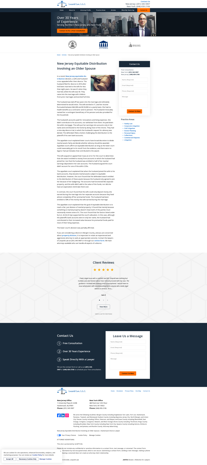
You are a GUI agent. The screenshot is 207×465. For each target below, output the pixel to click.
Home (61, 10)
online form (99, 241)
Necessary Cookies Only (27, 459)
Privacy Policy (129, 391)
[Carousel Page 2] (103, 300)
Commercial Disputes (132, 138)
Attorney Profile (85, 10)
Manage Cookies (95, 435)
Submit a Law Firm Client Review (103, 314)
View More (103, 307)
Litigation (128, 140)
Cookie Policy (82, 435)
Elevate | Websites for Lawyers (136, 460)
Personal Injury (129, 133)
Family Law (128, 124)
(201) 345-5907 (143, 4)
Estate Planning (130, 131)
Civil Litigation (129, 128)
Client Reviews (103, 262)
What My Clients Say (128, 10)
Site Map (138, 391)
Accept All (9, 459)
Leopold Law (74, 460)
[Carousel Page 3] (108, 300)
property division (69, 235)
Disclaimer (120, 391)
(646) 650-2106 (143, 6)
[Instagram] (67, 415)
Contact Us (143, 10)
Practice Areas (100, 10)
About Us (72, 10)
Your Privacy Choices (69, 435)
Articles (113, 10)
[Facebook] (59, 415)
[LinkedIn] (63, 415)
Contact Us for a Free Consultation (72, 31)
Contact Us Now (134, 111)
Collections (128, 135)
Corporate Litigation (132, 126)
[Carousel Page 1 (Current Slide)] (99, 300)
